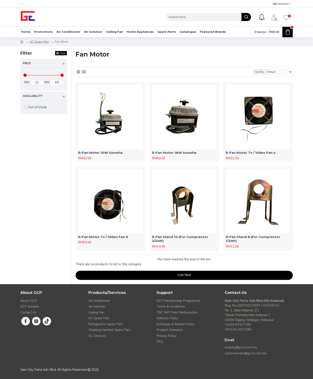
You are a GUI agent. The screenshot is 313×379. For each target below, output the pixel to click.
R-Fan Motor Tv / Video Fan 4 (251, 153)
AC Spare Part (39, 42)
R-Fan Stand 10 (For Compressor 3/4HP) (180, 239)
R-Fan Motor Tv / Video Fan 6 (103, 237)
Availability (32, 96)
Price (27, 63)
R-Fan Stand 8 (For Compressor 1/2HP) (253, 239)
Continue (184, 275)
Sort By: (259, 72)
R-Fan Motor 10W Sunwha (100, 153)
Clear (62, 53)
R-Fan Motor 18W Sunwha (174, 153)
